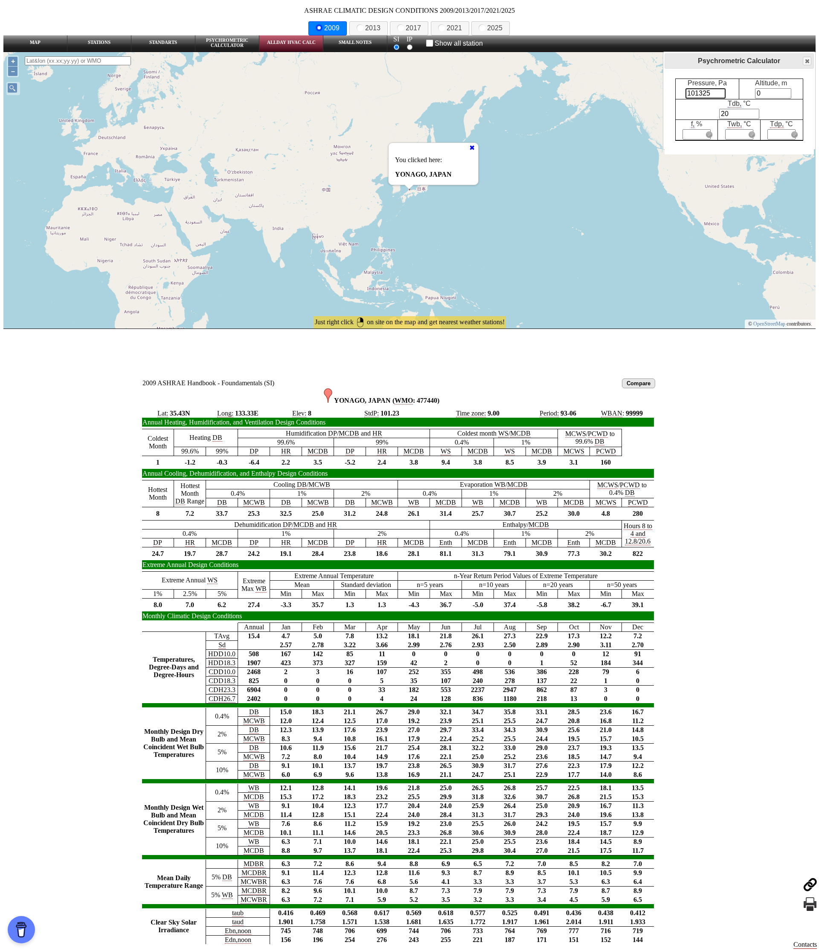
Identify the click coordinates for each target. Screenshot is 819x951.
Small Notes (355, 42)
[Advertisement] (409, 352)
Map (35, 42)
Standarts (163, 42)
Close (807, 61)
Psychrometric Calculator (227, 43)
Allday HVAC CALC (291, 42)
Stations (99, 42)
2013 (372, 28)
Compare (639, 383)
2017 (413, 28)
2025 (494, 28)
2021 (454, 28)
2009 (332, 28)
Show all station (459, 43)
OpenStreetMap (769, 324)
